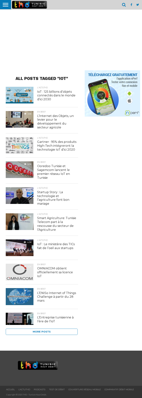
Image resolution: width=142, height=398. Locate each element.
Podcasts (39, 389)
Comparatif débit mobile (119, 389)
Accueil (10, 389)
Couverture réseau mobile (84, 389)
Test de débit (57, 389)
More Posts (42, 331)
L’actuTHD (24, 389)
